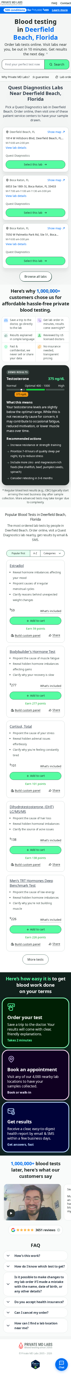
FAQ (54, 3)
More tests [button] (35, 959)
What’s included (50, 611)
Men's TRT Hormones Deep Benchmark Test (31, 883)
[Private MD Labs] (35, 1345)
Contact (65, 3)
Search (59, 64)
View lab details (16, 147)
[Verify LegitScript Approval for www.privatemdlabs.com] (35, 1364)
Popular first (18, 553)
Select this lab (33, 164)
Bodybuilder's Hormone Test (32, 651)
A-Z (35, 553)
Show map (54, 132)
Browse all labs (35, 276)
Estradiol (17, 565)
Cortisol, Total (21, 726)
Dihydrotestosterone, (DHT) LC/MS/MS (32, 809)
